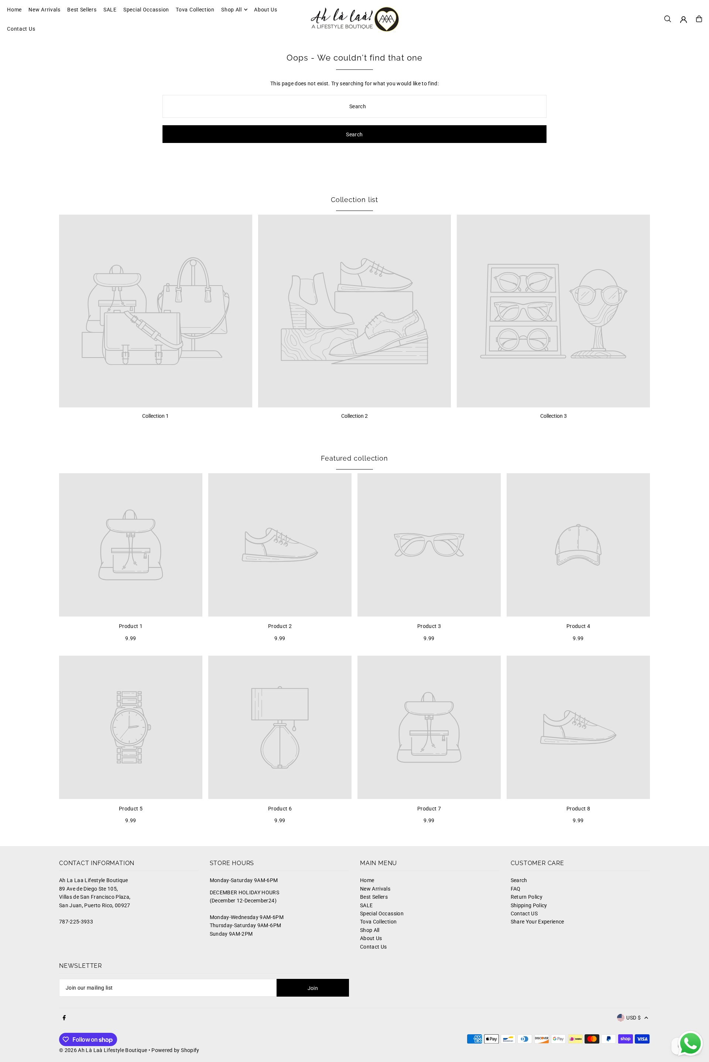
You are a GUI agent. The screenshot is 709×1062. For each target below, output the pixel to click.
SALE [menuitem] (110, 10)
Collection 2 (354, 416)
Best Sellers (374, 897)
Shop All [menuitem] (231, 10)
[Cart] (699, 19)
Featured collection (354, 458)
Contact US (524, 913)
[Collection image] (155, 311)
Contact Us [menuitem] (21, 29)
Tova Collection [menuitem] (195, 10)
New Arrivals (375, 889)
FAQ (516, 889)
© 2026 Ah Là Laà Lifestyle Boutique (103, 1050)
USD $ (633, 1018)
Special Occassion (382, 913)
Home (367, 880)
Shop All (370, 930)
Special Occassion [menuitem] (146, 10)
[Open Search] (667, 19)
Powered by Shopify (175, 1050)
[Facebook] (64, 1018)
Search (519, 880)
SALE (366, 905)
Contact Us (373, 947)
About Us (371, 938)
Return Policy (527, 897)
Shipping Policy (529, 905)
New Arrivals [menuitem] (44, 10)
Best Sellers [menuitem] (81, 10)
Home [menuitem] (14, 10)
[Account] (683, 19)
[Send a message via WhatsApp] (690, 1043)
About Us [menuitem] (265, 10)
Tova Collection (378, 922)
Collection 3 (553, 416)
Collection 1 (155, 416)
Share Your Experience (537, 922)
